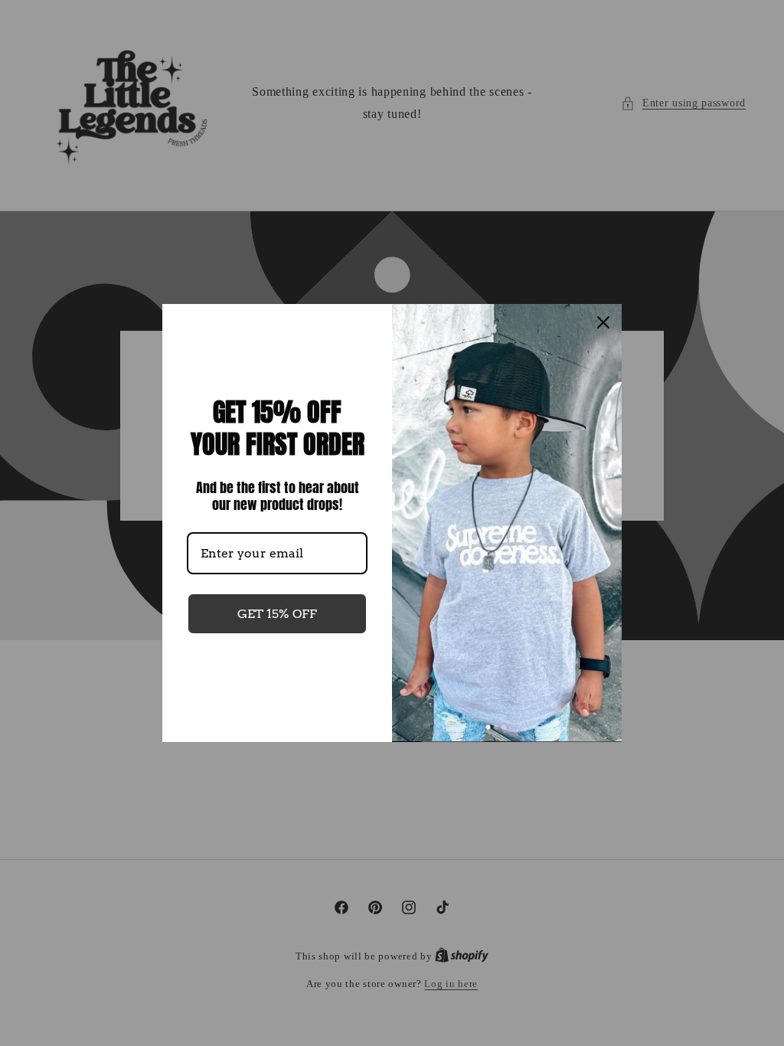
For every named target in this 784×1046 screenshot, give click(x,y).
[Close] (603, 322)
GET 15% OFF (277, 613)
